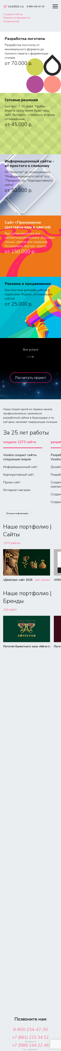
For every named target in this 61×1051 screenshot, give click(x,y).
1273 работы (11, 543)
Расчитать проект (30, 377)
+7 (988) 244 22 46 (30, 1045)
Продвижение (11, 21)
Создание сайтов (13, 14)
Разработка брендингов (16, 17)
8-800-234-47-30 (30, 1029)
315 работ (10, 609)
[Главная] (13, 6)
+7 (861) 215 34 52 (30, 1037)
